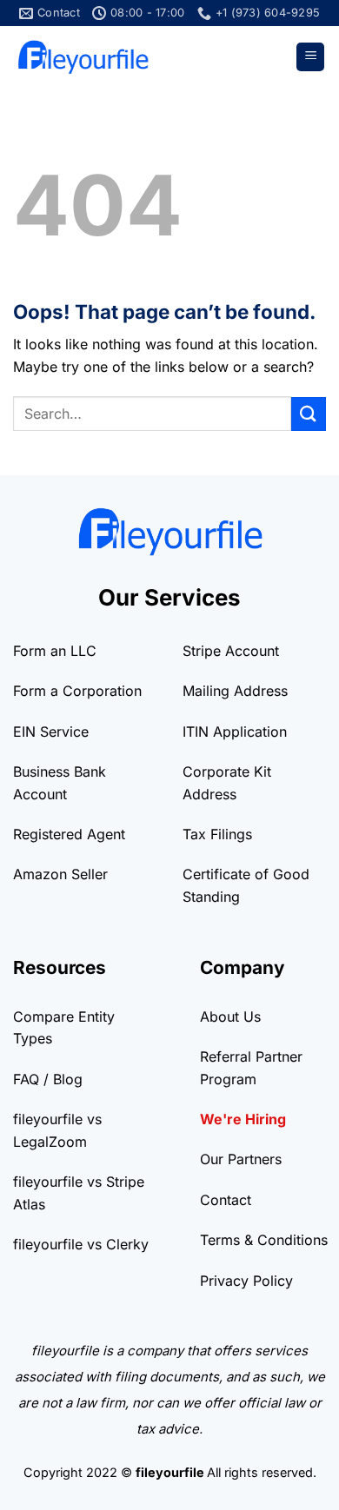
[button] (310, 57)
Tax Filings (217, 834)
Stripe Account (231, 650)
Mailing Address (235, 690)
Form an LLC (54, 650)
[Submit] (308, 414)
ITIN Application (235, 731)
